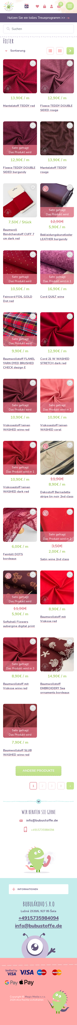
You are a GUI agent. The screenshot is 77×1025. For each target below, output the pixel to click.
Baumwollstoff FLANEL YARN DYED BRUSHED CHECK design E (19, 363)
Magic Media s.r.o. (35, 996)
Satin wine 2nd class (54, 559)
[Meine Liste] (37, 6)
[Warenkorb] (59, 6)
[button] (22, 51)
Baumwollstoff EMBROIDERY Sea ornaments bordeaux (54, 688)
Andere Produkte (38, 770)
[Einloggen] (44, 6)
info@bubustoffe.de (38, 925)
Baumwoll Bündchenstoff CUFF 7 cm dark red (18, 234)
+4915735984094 (42, 830)
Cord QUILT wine (52, 297)
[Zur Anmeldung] (51, 6)
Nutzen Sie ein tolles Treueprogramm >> (36, 17)
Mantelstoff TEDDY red (19, 106)
